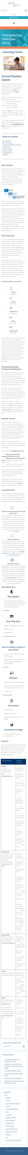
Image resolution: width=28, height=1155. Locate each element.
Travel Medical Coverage (13, 1140)
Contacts (5, 154)
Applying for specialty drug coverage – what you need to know (14, 1066)
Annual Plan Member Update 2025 (14, 1074)
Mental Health (10, 1120)
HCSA (7, 1112)
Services (8, 1134)
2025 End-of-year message (13, 1078)
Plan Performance (11, 1129)
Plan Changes (10, 1126)
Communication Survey (13, 1103)
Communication (7, 151)
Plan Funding (6, 141)
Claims (8, 1101)
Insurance (9, 1115)
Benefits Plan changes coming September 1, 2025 (14, 1082)
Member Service (7, 149)
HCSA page (15, 531)
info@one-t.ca (6, 1004)
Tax (7, 1137)
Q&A (13, 553)
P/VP (6, 1095)
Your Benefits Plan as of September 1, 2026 (12, 1060)
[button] (14, 23)
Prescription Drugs (11, 1132)
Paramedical (9, 1123)
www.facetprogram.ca (8, 943)
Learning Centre (7, 409)
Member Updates (11, 1117)
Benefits (8, 1098)
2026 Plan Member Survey (13, 1071)
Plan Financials (7, 143)
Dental (8, 1106)
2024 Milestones (7, 153)
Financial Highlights (12, 1109)
